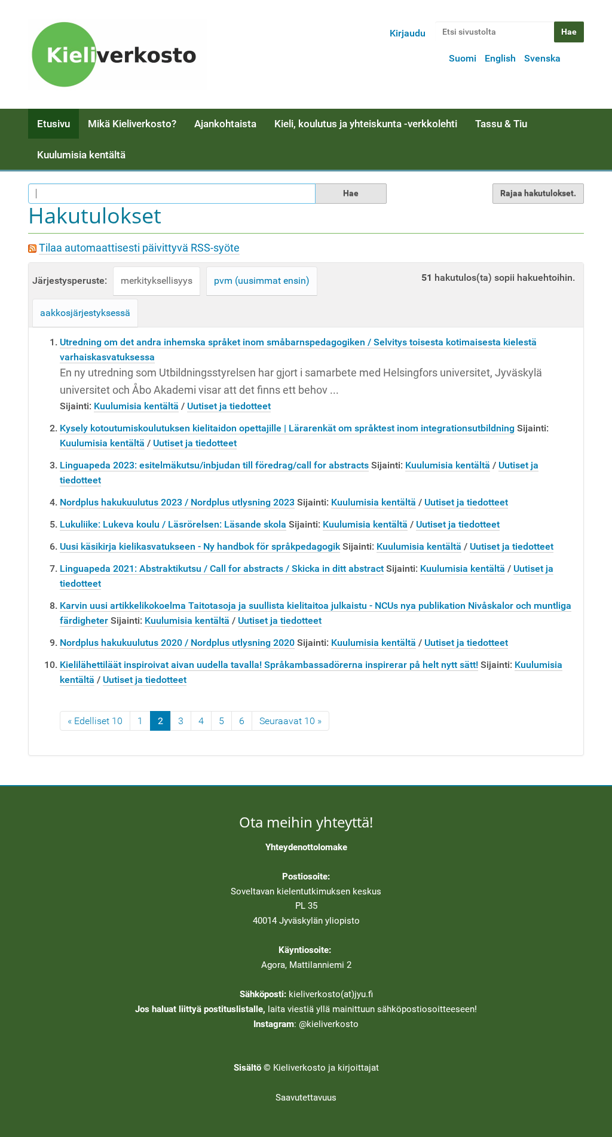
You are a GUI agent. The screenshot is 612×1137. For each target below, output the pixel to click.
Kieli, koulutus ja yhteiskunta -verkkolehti (365, 124)
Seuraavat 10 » (290, 721)
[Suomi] (117, 54)
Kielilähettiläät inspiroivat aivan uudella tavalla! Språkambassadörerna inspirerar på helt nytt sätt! (269, 664)
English (500, 58)
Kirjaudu (408, 33)
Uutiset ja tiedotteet (229, 406)
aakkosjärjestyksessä (85, 312)
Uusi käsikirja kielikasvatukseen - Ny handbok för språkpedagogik (200, 546)
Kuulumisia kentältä (81, 155)
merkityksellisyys (156, 280)
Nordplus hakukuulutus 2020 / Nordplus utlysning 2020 (177, 642)
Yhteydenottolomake (306, 847)
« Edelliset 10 (95, 721)
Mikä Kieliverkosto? (132, 124)
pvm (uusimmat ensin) (262, 280)
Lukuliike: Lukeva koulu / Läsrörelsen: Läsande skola (173, 524)
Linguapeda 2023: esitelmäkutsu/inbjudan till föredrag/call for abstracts (214, 465)
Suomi (462, 58)
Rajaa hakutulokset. (538, 193)
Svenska (542, 58)
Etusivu (53, 124)
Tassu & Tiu (501, 124)
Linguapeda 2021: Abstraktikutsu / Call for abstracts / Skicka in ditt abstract (222, 568)
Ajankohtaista (225, 124)
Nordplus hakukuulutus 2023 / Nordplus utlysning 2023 (177, 502)
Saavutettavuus (306, 1097)
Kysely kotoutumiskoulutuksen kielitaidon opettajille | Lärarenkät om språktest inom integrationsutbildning (287, 428)
